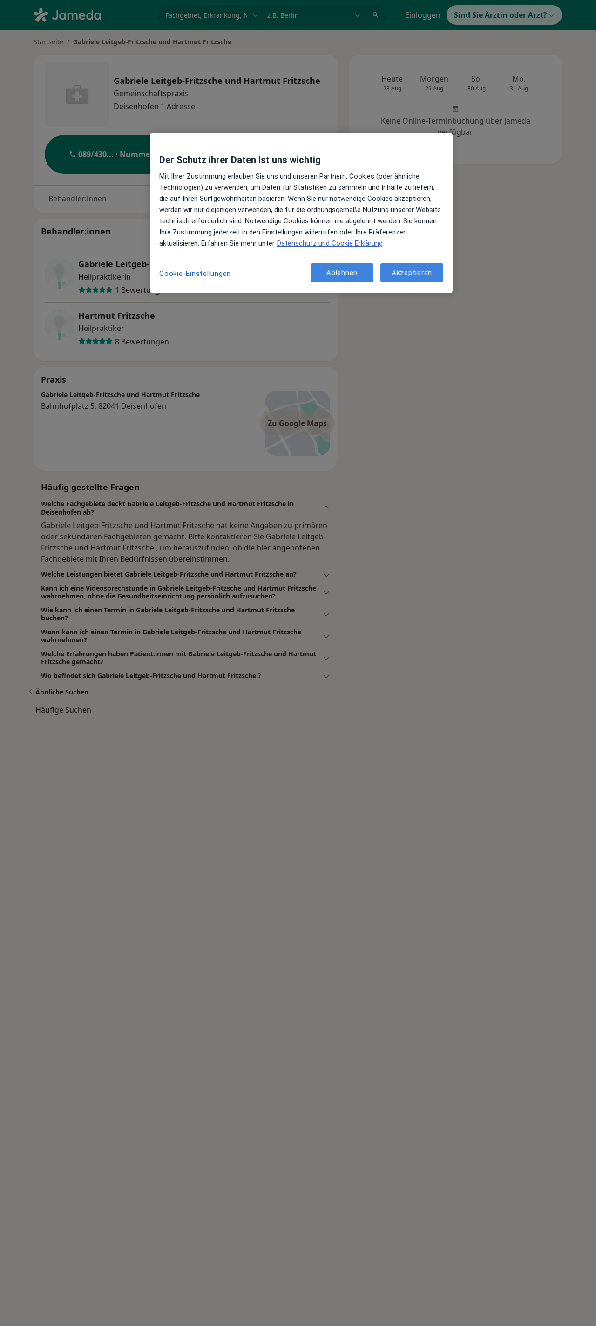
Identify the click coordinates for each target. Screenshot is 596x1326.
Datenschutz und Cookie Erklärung (330, 243)
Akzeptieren (412, 272)
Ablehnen (342, 272)
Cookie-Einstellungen (195, 273)
